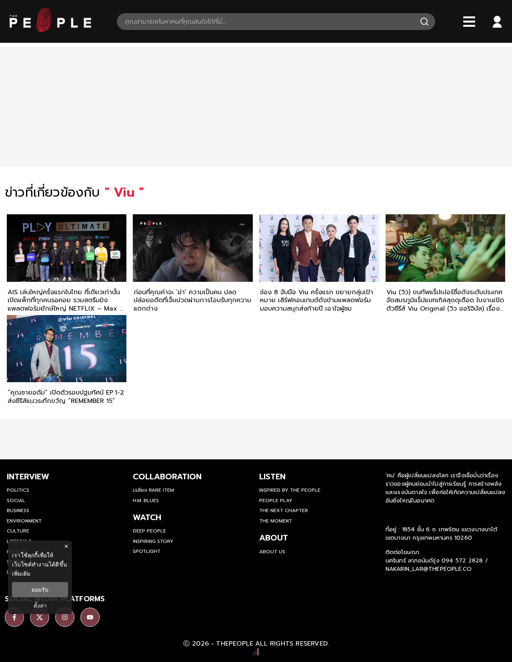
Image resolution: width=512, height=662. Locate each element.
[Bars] (469, 22)
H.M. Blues (146, 500)
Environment (24, 520)
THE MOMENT (275, 520)
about (273, 538)
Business (18, 510)
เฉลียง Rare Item (153, 490)
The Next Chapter (283, 510)
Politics (18, 490)
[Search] (424, 22)
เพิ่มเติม (21, 573)
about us (272, 551)
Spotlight (146, 551)
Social (16, 500)
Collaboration (167, 477)
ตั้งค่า (40, 605)
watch (147, 517)
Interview (28, 477)
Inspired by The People (289, 490)
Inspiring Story (153, 541)
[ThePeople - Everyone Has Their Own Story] (50, 30)
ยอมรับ (40, 589)
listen (272, 477)
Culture (18, 530)
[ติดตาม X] (39, 617)
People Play (275, 500)
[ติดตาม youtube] (90, 617)
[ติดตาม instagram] (64, 617)
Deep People (149, 530)
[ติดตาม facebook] (14, 617)
